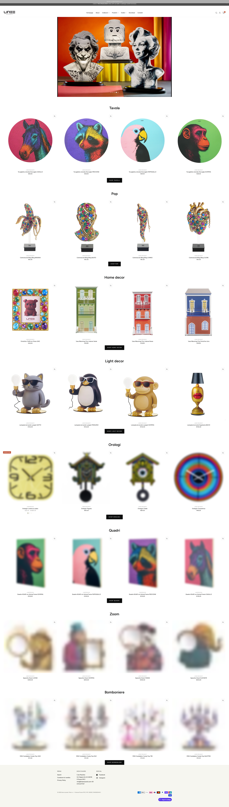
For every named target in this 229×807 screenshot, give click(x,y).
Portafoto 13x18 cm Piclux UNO (30, 341)
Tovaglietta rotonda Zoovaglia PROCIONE (86, 172)
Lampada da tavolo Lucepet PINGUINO (86, 425)
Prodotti (114, 13)
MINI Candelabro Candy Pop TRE (143, 756)
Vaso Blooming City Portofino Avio (198, 341)
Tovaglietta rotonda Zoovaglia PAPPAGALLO (142, 172)
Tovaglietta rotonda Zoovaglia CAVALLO (30, 172)
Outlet (123, 13)
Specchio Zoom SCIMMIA (86, 678)
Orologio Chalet (142, 508)
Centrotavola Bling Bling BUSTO (86, 257)
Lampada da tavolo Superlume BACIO (198, 425)
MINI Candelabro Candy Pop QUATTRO (199, 756)
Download (132, 13)
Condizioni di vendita (63, 777)
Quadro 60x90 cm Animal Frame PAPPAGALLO (86, 594)
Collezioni (105, 13)
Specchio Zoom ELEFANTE (198, 678)
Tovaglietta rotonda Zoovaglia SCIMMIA (198, 172)
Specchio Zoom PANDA (142, 678)
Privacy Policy (61, 780)
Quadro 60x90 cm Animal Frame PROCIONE (142, 594)
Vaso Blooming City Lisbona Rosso (142, 341)
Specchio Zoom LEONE (30, 678)
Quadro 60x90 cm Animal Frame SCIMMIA (30, 594)
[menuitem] (89, 13)
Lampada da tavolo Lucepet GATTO (30, 425)
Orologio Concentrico (198, 508)
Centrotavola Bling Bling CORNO (143, 257)
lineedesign (30, 506)
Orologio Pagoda (86, 508)
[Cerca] (216, 13)
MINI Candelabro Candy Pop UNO (30, 756)
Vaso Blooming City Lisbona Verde (86, 341)
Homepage (89, 13)
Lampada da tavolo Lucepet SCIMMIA (142, 425)
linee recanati (30, 170)
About (97, 13)
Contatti (140, 13)
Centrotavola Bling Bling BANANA (30, 257)
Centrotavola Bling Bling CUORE (199, 257)
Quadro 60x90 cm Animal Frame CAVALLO (199, 594)
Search (59, 775)
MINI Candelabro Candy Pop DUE (86, 756)
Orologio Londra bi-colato (30, 508)
